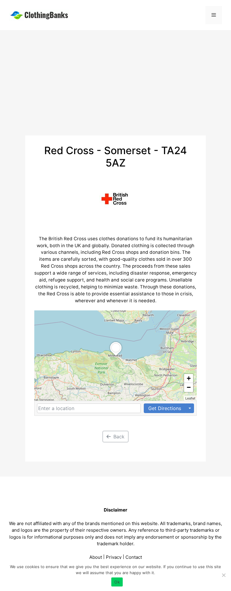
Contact (133, 557)
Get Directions (164, 408)
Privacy (114, 557)
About (95, 557)
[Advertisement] (115, 75)
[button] (188, 378)
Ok (117, 582)
